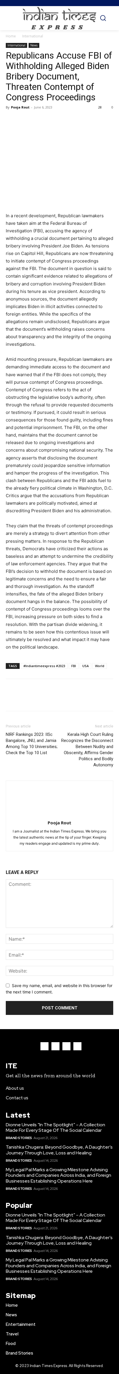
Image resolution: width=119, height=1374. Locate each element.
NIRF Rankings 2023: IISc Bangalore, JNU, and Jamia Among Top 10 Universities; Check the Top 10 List (31, 743)
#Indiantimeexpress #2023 (44, 666)
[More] (65, 120)
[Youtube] (77, 1046)
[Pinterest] (38, 120)
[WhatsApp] (51, 120)
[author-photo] (59, 814)
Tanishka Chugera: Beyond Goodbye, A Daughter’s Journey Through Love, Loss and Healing (59, 1150)
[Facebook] (11, 120)
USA (85, 666)
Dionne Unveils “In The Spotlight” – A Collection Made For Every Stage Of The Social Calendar (55, 1127)
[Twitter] (25, 120)
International (32, 36)
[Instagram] (55, 1046)
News (34, 45)
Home (11, 36)
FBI (73, 666)
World (99, 666)
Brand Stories (19, 1138)
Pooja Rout (20, 107)
